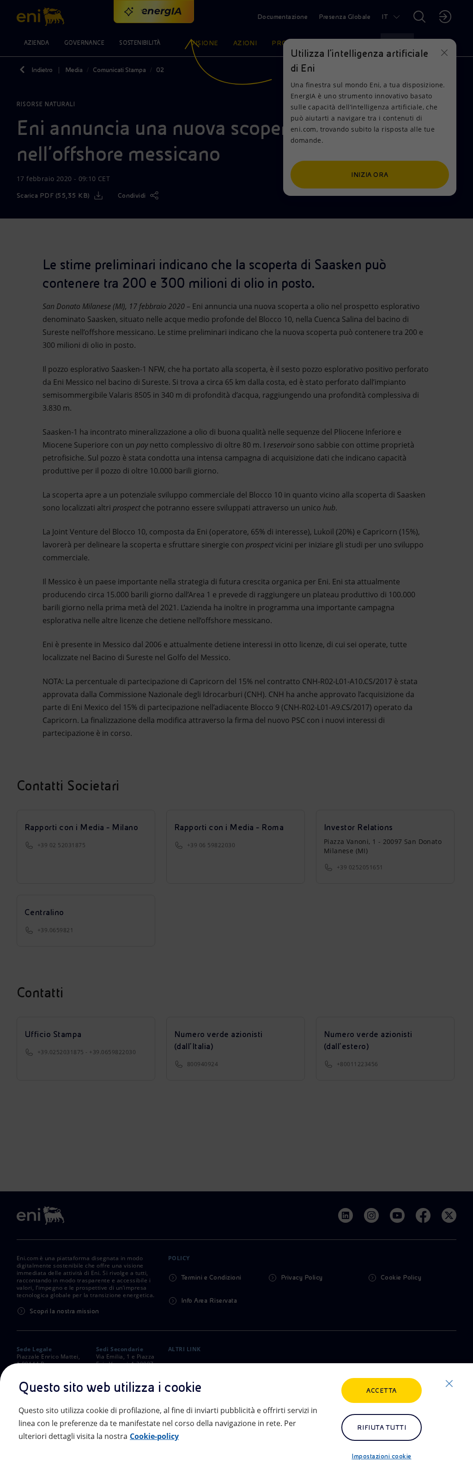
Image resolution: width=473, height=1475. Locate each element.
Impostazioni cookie (381, 1456)
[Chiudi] (449, 1383)
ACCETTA (381, 1390)
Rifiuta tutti (381, 1427)
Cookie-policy (154, 1436)
